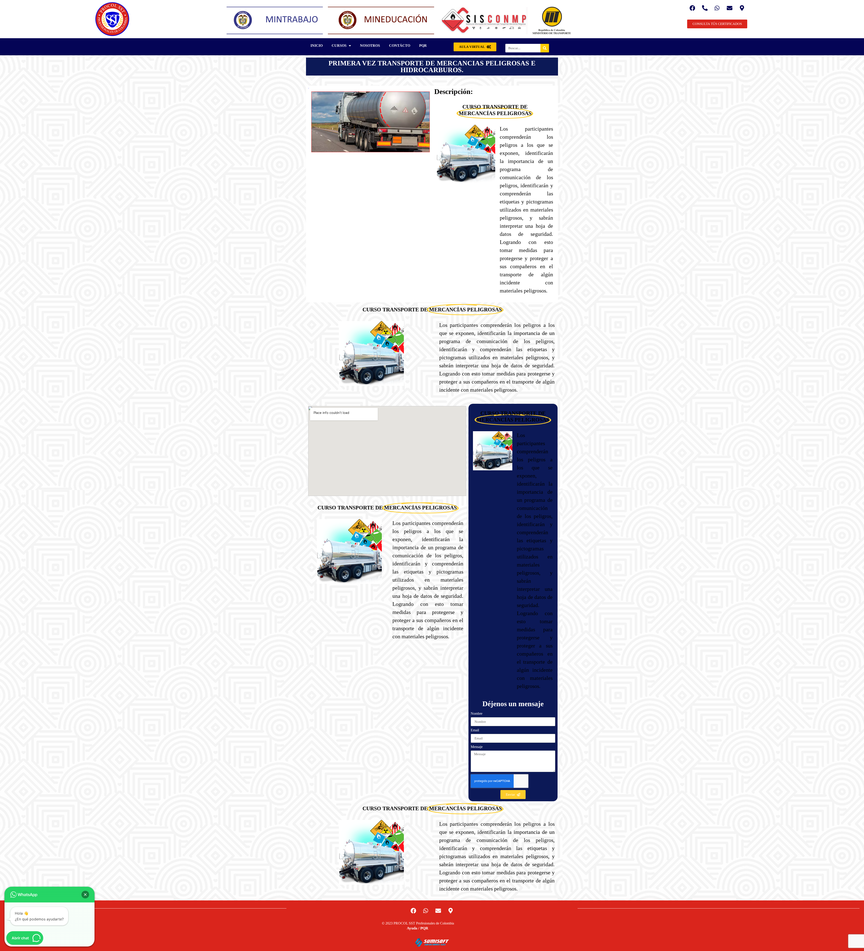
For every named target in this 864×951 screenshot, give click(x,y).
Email (475, 730)
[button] (85, 894)
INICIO (316, 45)
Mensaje (477, 747)
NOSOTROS (370, 45)
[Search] (544, 48)
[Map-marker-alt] (741, 7)
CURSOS (339, 45)
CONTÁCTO (399, 45)
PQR (423, 45)
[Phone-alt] (704, 7)
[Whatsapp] (717, 7)
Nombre (476, 713)
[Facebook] (692, 7)
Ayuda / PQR (417, 928)
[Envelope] (729, 7)
